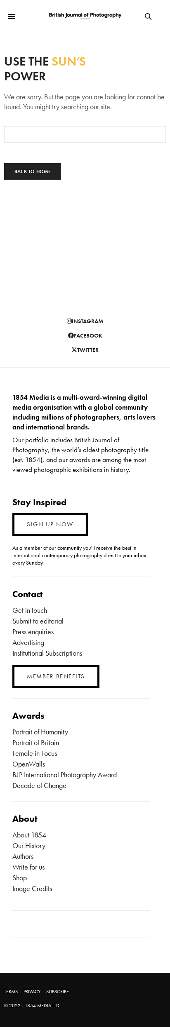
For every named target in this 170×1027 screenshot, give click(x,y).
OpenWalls (28, 764)
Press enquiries (33, 631)
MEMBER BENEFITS (56, 676)
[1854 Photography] (85, 16)
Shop (19, 877)
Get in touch (29, 610)
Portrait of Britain (35, 742)
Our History (28, 845)
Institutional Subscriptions (47, 653)
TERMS (11, 991)
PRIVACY (32, 991)
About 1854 (29, 834)
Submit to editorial (38, 621)
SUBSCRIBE (57, 991)
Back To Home (32, 171)
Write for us (28, 867)
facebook (88, 335)
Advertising (28, 642)
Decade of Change (39, 785)
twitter (88, 350)
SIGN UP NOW (50, 524)
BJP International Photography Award (64, 774)
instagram (87, 321)
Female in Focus (34, 753)
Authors (22, 856)
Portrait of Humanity (40, 731)
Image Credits (32, 888)
